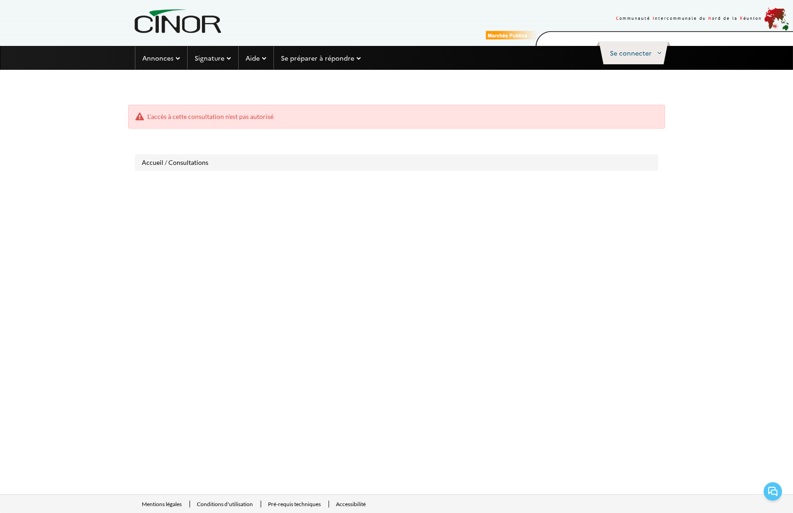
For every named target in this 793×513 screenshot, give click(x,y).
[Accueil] (177, 21)
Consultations (188, 162)
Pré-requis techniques (295, 504)
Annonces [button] (157, 57)
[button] (633, 52)
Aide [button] (253, 57)
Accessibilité (351, 504)
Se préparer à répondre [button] (317, 57)
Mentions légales (162, 504)
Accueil (152, 162)
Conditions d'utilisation (225, 504)
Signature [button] (209, 57)
